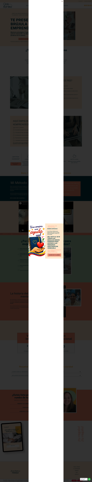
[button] (62, 1)
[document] (46, 241)
